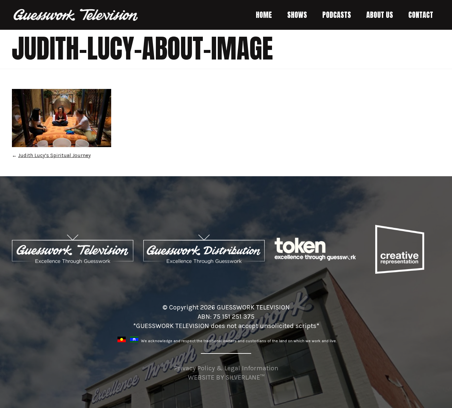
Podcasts (336, 14)
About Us (379, 14)
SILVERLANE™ (245, 377)
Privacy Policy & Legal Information (226, 368)
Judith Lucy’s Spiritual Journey (54, 155)
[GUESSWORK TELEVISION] (76, 15)
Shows (297, 14)
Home (264, 14)
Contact (420, 14)
